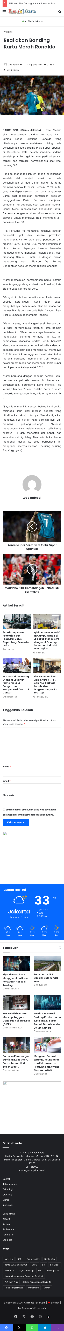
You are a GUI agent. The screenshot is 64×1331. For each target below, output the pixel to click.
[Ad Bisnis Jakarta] (32, 21)
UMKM (47, 1287)
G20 (40, 1270)
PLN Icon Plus (11, 1282)
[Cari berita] (59, 13)
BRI (43, 1264)
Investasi (7, 1205)
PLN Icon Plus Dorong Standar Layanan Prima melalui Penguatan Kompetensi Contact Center (16, 684)
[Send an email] (21, 64)
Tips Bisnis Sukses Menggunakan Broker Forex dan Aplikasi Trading (16, 980)
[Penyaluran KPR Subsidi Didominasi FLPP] (47, 963)
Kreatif (6, 1219)
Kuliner (6, 1224)
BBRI (19, 1259)
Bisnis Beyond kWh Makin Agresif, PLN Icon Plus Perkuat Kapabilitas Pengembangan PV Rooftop (45, 684)
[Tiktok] (48, 1317)
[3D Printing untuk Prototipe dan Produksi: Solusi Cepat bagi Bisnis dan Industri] (17, 621)
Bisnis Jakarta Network (34, 1308)
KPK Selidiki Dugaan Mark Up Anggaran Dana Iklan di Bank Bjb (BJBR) (16, 1019)
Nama (7, 766)
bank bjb (8, 1259)
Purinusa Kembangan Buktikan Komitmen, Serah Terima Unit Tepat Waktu (16, 1061)
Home (9, 31)
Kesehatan (8, 1234)
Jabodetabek (10, 1184)
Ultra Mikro (33, 1287)
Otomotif (7, 1239)
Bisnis (6, 1199)
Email (7, 781)
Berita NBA (49, 1259)
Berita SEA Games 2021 (15, 1264)
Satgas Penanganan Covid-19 (37, 1282)
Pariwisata (8, 1229)
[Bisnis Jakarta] (22, 11)
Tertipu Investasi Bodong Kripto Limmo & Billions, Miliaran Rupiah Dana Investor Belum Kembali (47, 1020)
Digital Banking (26, 1270)
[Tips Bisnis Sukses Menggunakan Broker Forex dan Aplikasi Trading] (16, 963)
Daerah (7, 1179)
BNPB (34, 1264)
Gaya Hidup (9, 1213)
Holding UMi (53, 1270)
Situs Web (8, 795)
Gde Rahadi (13, 64)
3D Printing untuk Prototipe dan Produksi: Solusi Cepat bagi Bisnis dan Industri (16, 639)
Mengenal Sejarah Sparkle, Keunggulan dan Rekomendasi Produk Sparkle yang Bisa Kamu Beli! (47, 1063)
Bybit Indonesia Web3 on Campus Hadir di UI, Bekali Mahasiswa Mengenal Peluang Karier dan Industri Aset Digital (47, 640)
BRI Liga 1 (55, 1264)
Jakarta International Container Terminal (23, 1276)
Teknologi (8, 1189)
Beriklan (55, 1302)
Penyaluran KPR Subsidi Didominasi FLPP (46, 978)
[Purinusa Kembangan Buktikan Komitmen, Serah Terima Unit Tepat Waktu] (16, 1045)
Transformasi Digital (13, 1287)
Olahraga (7, 1194)
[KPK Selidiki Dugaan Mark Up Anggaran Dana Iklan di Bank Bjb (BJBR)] (16, 1002)
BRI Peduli (9, 1270)
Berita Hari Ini (33, 1259)
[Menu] (4, 13)
